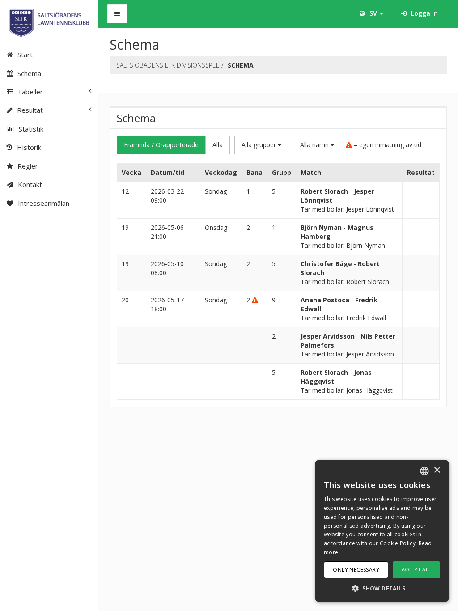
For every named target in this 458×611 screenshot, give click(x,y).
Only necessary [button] (356, 569)
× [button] (436, 470)
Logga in (423, 13)
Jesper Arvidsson (328, 336)
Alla (217, 144)
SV (373, 13)
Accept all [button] (417, 569)
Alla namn (315, 144)
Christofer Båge (326, 263)
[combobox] (424, 471)
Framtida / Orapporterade (161, 144)
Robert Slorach (324, 191)
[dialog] (382, 531)
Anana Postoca (325, 300)
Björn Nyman (321, 227)
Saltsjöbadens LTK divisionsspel (167, 65)
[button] (382, 588)
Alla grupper (260, 144)
